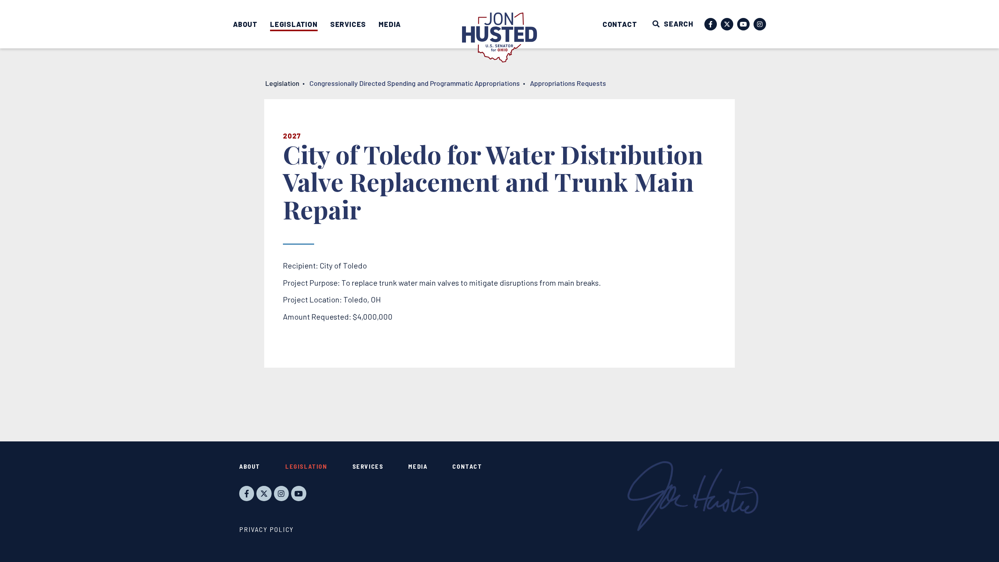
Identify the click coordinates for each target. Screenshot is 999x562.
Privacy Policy (266, 529)
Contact (620, 24)
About (245, 24)
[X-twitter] (727, 24)
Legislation (294, 24)
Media (390, 24)
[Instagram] (760, 24)
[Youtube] (743, 24)
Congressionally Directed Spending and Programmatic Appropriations (414, 83)
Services (348, 24)
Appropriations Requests (568, 83)
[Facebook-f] (710, 24)
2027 (292, 136)
